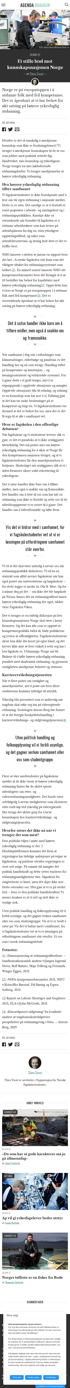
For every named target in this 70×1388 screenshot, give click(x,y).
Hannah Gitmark (14, 1282)
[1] (13, 270)
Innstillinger (51, 1377)
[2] (42, 285)
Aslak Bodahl (12, 1223)
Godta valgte (33, 1377)
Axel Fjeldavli (12, 1163)
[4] (64, 720)
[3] (38, 295)
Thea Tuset (37, 73)
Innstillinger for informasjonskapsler (50, 1386)
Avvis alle (17, 1377)
